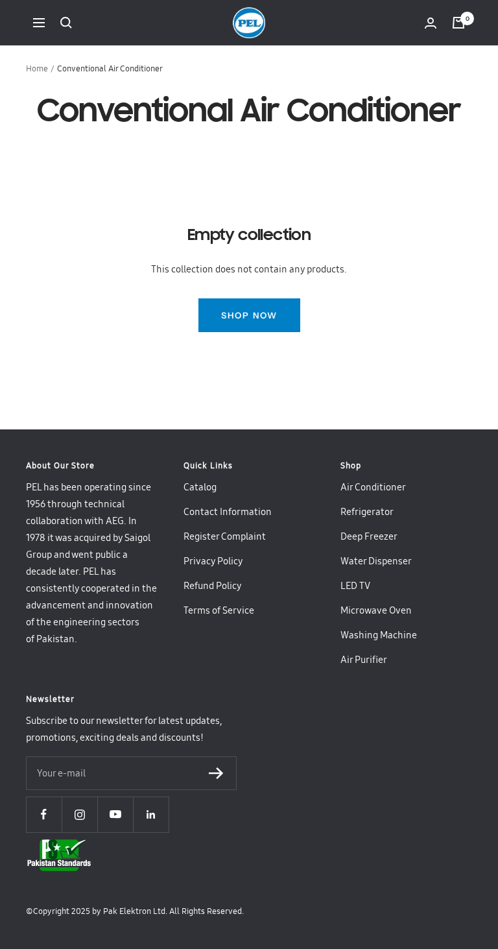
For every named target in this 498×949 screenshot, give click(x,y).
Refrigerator (367, 511)
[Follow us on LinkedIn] (151, 814)
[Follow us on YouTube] (115, 814)
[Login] (430, 23)
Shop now (249, 315)
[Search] (66, 23)
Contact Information (228, 511)
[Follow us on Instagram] (79, 814)
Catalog (200, 487)
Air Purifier (363, 659)
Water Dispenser (376, 561)
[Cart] (458, 23)
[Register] (216, 773)
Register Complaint (225, 536)
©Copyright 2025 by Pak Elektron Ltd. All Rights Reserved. (135, 911)
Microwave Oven (376, 610)
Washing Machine (378, 635)
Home (37, 68)
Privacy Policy (213, 561)
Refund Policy (213, 585)
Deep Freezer (368, 536)
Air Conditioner (373, 487)
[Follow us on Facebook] (44, 814)
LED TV (355, 585)
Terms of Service (219, 610)
